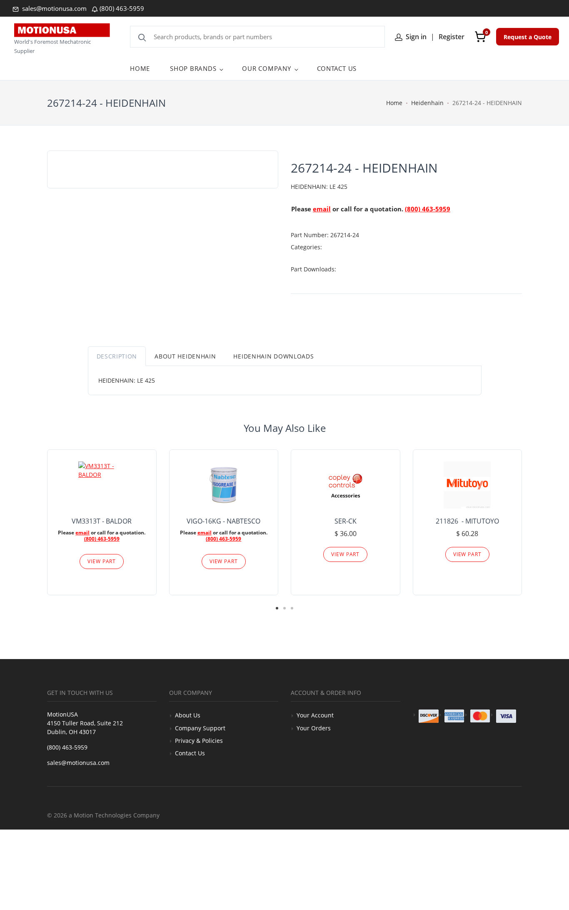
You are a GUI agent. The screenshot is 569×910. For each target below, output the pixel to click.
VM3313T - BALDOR (102, 521)
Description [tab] (117, 356)
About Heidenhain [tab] (185, 356)
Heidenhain (427, 103)
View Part (101, 561)
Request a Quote (528, 37)
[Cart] (480, 37)
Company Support (200, 728)
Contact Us (190, 753)
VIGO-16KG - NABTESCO (223, 521)
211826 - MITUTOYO (467, 521)
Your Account (315, 715)
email (322, 209)
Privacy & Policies (199, 741)
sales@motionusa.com (53, 8)
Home (394, 103)
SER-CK (345, 521)
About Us (187, 715)
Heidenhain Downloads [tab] (273, 356)
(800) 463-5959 (122, 8)
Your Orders (314, 728)
